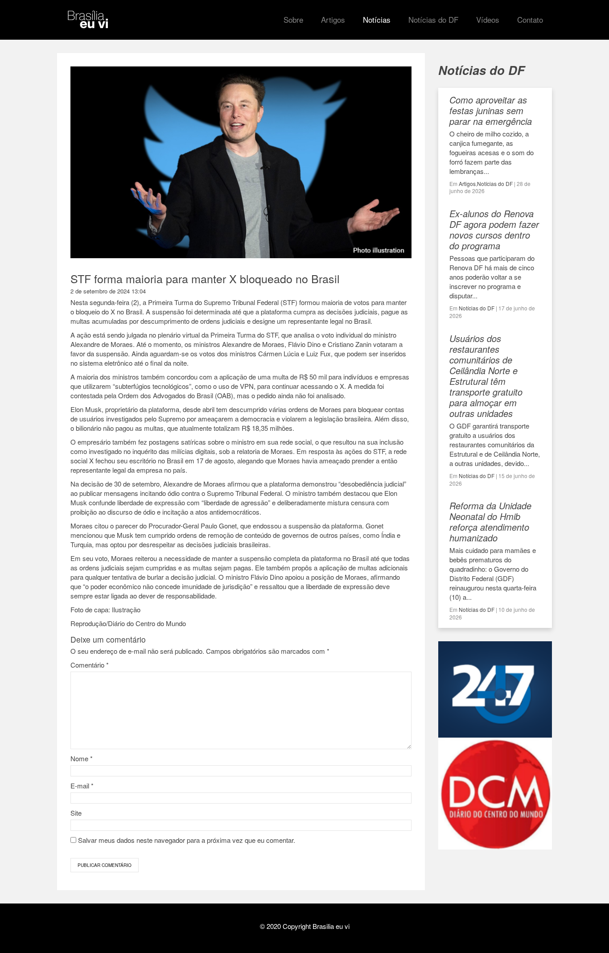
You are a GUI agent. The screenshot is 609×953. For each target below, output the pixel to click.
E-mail (82, 785)
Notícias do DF (495, 183)
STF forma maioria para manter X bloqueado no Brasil (205, 278)
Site (76, 812)
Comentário (89, 664)
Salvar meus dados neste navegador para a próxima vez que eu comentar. (186, 840)
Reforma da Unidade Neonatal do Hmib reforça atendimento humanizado (490, 521)
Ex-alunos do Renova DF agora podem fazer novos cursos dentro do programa (494, 229)
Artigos (467, 183)
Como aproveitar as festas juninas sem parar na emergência (490, 110)
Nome (81, 758)
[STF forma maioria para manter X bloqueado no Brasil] (240, 254)
